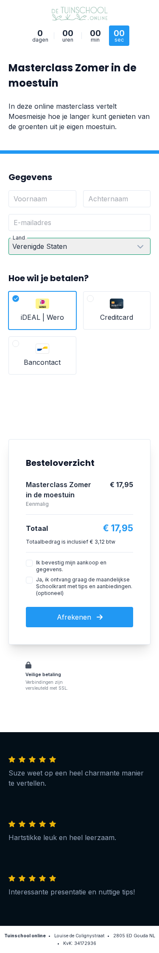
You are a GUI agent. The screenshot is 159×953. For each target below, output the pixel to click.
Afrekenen (75, 617)
